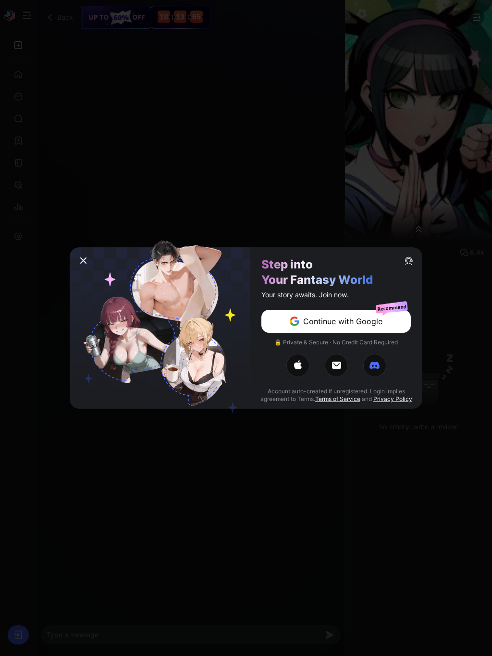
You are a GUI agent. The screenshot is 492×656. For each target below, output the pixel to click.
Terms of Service (337, 398)
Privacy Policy (392, 398)
